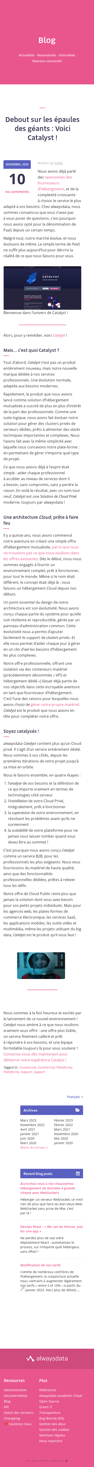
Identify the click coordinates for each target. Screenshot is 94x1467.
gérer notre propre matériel (55, 704)
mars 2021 (62, 1129)
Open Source (49, 1401)
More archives (32, 1147)
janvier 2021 (29, 1134)
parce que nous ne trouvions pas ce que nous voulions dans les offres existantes (41, 553)
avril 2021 (27, 1129)
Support (26, 1072)
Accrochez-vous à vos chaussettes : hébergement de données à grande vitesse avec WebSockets (47, 1188)
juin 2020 (27, 1138)
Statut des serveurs (19, 1412)
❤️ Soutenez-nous (17, 1424)
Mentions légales (52, 1435)
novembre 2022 (32, 1125)
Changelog (12, 1418)
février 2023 (63, 1120)
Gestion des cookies (54, 1429)
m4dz (59, 163)
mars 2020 (28, 1143)
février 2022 (63, 1125)
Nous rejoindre (50, 1441)
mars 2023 (28, 1120)
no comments (17, 191)
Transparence (49, 1412)
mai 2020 (61, 1138)
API (6, 1407)
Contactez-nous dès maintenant (30, 1054)
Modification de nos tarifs (40, 1265)
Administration (15, 1390)
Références (47, 1390)
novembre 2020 (66, 1134)
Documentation (15, 1395)
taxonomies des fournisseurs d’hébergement (55, 183)
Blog (7, 1401)
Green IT (45, 1407)
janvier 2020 (63, 1143)
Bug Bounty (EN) (51, 1418)
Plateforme (64, 1067)
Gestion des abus (52, 1424)
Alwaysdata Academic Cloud (60, 1395)
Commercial (27, 1067)
